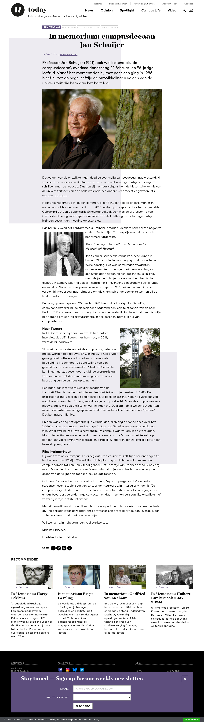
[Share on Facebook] (53, 548)
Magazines (96, 3)
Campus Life (150, 10)
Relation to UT (57, 697)
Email (64, 688)
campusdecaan (109, 27)
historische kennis (142, 186)
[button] (185, 679)
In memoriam (52, 27)
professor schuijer (88, 27)
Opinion (107, 10)
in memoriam (69, 27)
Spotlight (127, 10)
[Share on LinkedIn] (69, 548)
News (89, 10)
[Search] (191, 10)
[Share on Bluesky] (58, 548)
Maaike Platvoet (68, 54)
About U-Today (169, 3)
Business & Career (118, 3)
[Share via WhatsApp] (64, 548)
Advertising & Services (144, 3)
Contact (188, 3)
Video (172, 10)
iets (152, 191)
